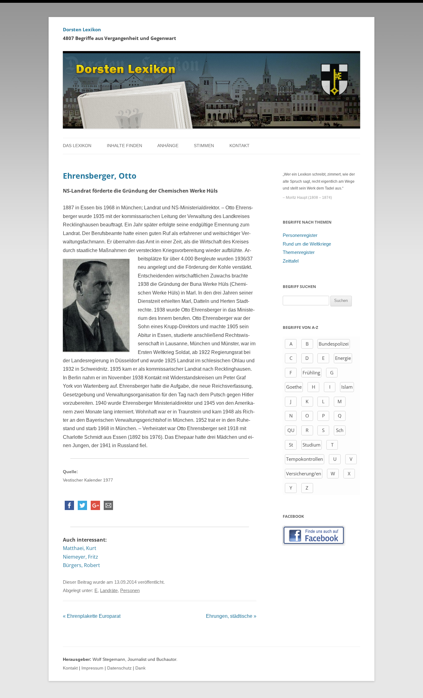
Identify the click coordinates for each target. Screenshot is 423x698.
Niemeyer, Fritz (80, 556)
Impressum (92, 668)
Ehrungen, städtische (231, 616)
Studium (312, 445)
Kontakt (239, 145)
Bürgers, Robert (81, 565)
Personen (130, 590)
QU (290, 430)
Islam (347, 387)
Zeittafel (291, 261)
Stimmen (204, 145)
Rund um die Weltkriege (307, 244)
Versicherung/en (303, 473)
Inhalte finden (124, 145)
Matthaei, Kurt (79, 548)
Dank (140, 668)
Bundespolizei (334, 344)
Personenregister (300, 235)
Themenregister (299, 252)
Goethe (294, 387)
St (291, 445)
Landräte (109, 590)
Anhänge (167, 145)
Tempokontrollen (304, 459)
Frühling (311, 372)
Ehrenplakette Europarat (91, 616)
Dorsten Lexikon (82, 29)
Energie (343, 358)
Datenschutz (119, 668)
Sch (339, 430)
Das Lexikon (77, 145)
